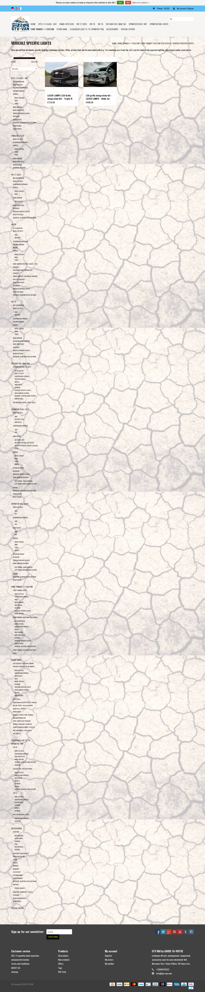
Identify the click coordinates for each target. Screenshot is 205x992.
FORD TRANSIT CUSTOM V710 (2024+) (156, 43)
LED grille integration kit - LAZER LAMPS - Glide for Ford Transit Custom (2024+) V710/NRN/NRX (100, 97)
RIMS (16, 100)
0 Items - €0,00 (163, 8)
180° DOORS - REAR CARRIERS (24, 481)
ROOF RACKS (17, 125)
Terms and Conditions (20, 963)
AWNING (15, 865)
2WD (16, 235)
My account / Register (185, 8)
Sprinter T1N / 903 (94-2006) (22, 768)
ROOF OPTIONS (18, 214)
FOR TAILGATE (19, 201)
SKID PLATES (18, 384)
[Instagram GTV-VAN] (191, 931)
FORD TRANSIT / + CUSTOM (42, 29)
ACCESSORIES (17, 119)
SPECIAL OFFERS (128, 29)
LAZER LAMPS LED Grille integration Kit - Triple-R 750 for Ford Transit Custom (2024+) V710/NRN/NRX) (61, 97)
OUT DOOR (16, 872)
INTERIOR (17, 811)
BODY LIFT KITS (18, 84)
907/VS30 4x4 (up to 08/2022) (24, 442)
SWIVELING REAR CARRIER (21, 341)
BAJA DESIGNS (19, 835)
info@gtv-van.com (164, 973)
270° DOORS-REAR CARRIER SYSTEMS (26, 484)
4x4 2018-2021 (19, 419)
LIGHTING (16, 831)
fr (21, 8)
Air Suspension (18, 228)
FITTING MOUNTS (20, 888)
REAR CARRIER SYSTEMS (22, 393)
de (12, 8)
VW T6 (92, 24)
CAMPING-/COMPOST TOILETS (23, 892)
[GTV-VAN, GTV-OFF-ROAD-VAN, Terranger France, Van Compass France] (20, 24)
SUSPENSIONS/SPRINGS (22, 376)
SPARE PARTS (17, 128)
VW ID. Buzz (17, 699)
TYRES (16, 103)
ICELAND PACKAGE (18, 91)
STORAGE (16, 895)
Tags (60, 967)
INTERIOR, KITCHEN (19, 167)
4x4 (16, 432)
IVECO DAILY (17, 711)
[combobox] (181, 19)
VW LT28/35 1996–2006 (21, 814)
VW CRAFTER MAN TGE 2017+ (22, 366)
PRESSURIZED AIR (19, 856)
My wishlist (109, 963)
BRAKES (17, 464)
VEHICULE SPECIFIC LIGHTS (183, 43)
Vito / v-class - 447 (47, 24)
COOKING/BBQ (18, 875)
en (16, 8)
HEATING (16, 884)
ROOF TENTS (17, 901)
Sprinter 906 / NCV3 (159, 24)
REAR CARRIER (17, 197)
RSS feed (62, 971)
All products (63, 955)
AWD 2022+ (18, 422)
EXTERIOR (16, 116)
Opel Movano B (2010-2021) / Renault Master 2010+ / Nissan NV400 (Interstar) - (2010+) (25, 705)
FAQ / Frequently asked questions (25, 955)
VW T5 (100, 24)
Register (108, 955)
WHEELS (15, 94)
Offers (60, 963)
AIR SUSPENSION (18, 81)
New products (64, 959)
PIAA (16, 844)
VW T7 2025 (81, 24)
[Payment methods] (111, 984)
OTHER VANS (62, 29)
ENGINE (15, 247)
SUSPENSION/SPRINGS (20, 87)
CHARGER (16, 869)
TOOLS (15, 862)
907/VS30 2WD (19, 440)
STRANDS (17, 841)
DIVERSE (17, 849)
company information (20, 959)
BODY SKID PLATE (18, 110)
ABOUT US (15, 967)
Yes (120, 3)
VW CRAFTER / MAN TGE (116, 24)
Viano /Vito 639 (66, 24)
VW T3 (15, 793)
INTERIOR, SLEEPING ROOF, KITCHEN (24, 122)
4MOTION (17, 237)
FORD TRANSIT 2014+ (20, 590)
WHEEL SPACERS (19, 98)
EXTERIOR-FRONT (18, 468)
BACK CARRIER (17, 107)
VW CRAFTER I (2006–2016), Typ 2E (24, 402)
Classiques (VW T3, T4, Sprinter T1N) (87, 29)
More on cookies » (140, 3)
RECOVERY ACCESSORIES (21, 853)
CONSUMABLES (18, 878)
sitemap (14, 971)
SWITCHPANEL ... (20, 847)
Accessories (112, 29)
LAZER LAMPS (19, 838)
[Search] (169, 19)
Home (33, 24)
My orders (109, 959)
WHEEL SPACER (19, 149)
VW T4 (15, 747)
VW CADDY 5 (17, 733)
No (128, 3)
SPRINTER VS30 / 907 (138, 24)
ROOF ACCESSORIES (19, 898)
